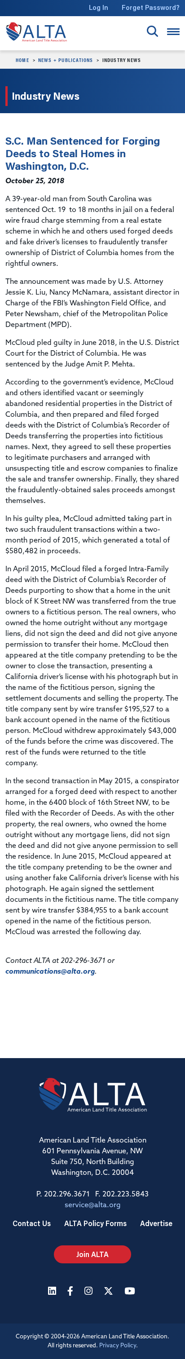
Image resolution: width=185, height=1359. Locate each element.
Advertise (156, 1223)
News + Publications (65, 60)
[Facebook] (71, 1292)
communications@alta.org (50, 971)
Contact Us (32, 1223)
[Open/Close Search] (152, 31)
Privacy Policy (117, 1346)
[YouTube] (130, 1292)
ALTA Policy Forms (95, 1223)
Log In (98, 7)
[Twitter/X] (109, 1292)
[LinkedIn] (53, 1292)
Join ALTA (92, 1254)
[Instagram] (89, 1292)
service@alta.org (93, 1205)
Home (22, 60)
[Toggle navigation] (173, 31)
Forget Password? (151, 7)
